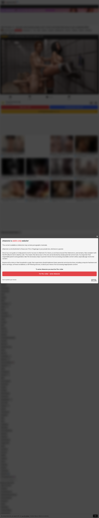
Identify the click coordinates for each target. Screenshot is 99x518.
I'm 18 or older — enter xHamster (49, 274)
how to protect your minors (9, 279)
